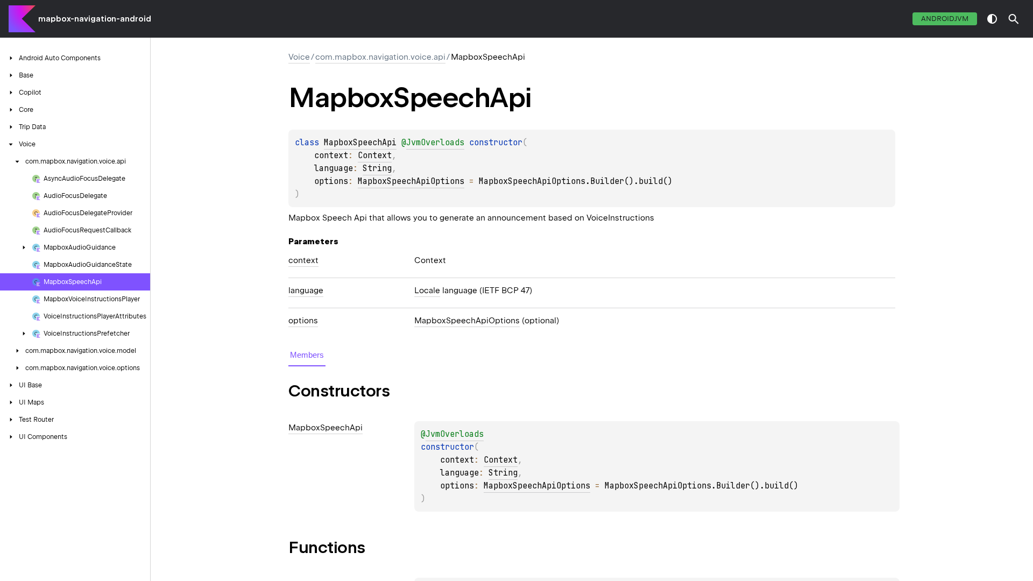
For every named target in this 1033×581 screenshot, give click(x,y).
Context (375, 155)
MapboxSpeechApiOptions (411, 181)
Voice (299, 57)
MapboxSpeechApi (360, 142)
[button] (1013, 19)
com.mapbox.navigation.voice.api (380, 57)
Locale (427, 290)
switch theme (992, 19)
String (377, 168)
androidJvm (944, 19)
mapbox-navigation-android (94, 19)
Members (307, 354)
